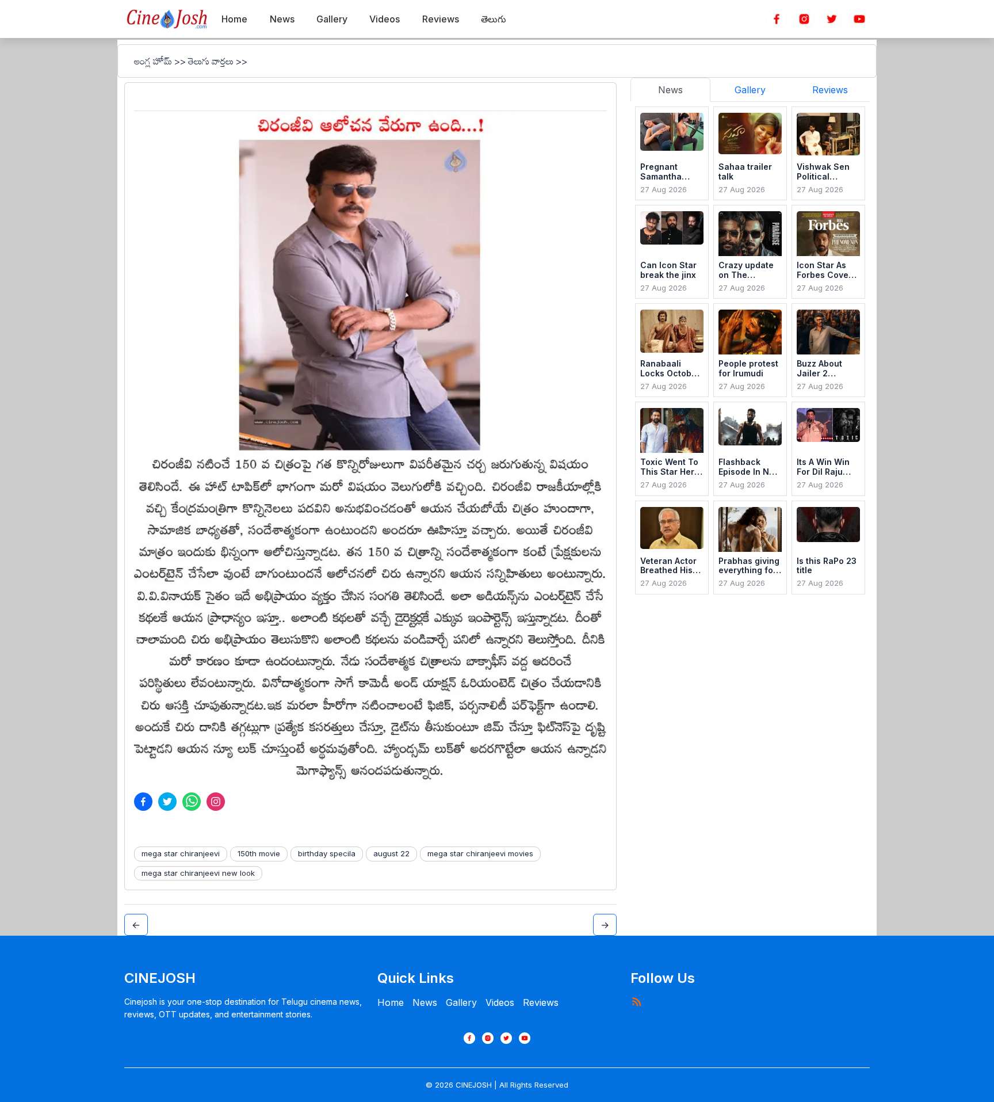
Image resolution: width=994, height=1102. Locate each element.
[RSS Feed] (636, 1001)
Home (390, 1002)
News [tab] (670, 90)
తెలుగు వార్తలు (211, 61)
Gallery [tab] (750, 90)
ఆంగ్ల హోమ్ (153, 61)
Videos (499, 1002)
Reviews (541, 1002)
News (424, 1002)
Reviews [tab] (830, 90)
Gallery (461, 1002)
